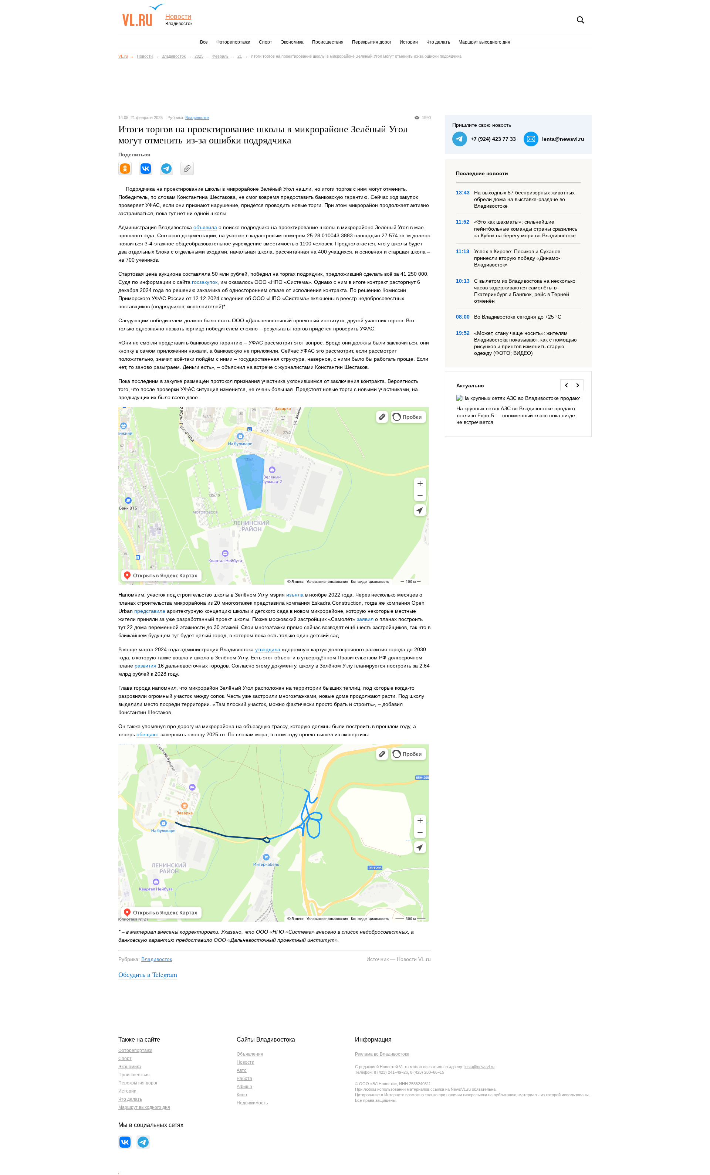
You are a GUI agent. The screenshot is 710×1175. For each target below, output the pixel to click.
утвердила (267, 649)
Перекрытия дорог (371, 42)
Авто (242, 1070)
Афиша (244, 1086)
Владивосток (174, 56)
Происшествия (328, 42)
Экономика (292, 42)
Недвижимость (252, 1103)
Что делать (438, 42)
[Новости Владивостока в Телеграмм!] (143, 1142)
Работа (244, 1078)
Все (204, 42)
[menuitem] (518, 410)
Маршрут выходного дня (484, 42)
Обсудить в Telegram (147, 974)
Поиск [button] (580, 20)
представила (149, 611)
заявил (365, 619)
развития (145, 666)
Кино (242, 1094)
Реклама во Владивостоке (382, 1054)
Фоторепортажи (233, 42)
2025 (199, 56)
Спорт (265, 42)
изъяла (295, 595)
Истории (409, 42)
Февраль (220, 56)
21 (239, 56)
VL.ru (143, 15)
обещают (147, 734)
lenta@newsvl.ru (563, 139)
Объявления (250, 1054)
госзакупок (204, 282)
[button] (566, 385)
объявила (205, 227)
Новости (178, 17)
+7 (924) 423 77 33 (493, 139)
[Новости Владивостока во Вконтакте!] (125, 1142)
